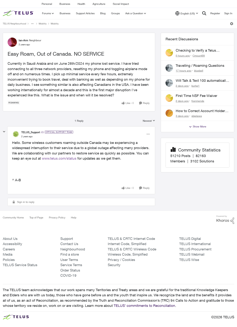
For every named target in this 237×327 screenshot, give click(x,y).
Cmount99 (199, 55)
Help (73, 217)
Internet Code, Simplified (127, 244)
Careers (9, 249)
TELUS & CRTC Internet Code (131, 239)
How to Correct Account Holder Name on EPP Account (200, 111)
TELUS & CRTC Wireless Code (132, 249)
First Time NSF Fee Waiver (196, 96)
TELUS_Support (30, 132)
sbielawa (196, 115)
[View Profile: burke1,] (169, 83)
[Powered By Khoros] (225, 219)
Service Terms (71, 265)
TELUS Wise (189, 260)
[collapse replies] (4, 131)
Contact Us (69, 244)
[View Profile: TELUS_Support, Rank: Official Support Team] (15, 134)
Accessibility (12, 244)
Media (7, 254)
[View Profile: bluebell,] (169, 68)
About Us (10, 239)
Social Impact (121, 3)
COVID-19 (68, 275)
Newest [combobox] (149, 121)
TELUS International (195, 244)
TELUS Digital (190, 239)
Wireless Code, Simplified (128, 254)
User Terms (69, 260)
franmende (197, 100)
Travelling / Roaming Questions (200, 65)
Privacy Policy (57, 217)
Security (114, 265)
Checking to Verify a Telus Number (196, 50)
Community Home (13, 217)
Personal (47, 3)
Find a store (69, 254)
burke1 (195, 85)
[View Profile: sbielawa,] (169, 113)
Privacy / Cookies (121, 260)
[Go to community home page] (19, 13)
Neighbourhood (72, 249)
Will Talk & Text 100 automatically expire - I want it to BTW (202, 80)
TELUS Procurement (195, 249)
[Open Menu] (231, 23)
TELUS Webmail (191, 254)
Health (81, 3)
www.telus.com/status (59, 158)
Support (66, 239)
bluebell (198, 70)
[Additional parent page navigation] (32, 23)
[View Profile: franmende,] (169, 98)
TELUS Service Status (20, 265)
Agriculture (99, 3)
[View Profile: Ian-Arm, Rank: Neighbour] (12, 42)
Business (64, 3)
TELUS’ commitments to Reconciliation (144, 306)
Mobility (43, 23)
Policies (9, 260)
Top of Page (36, 217)
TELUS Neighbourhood (14, 23)
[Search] (204, 13)
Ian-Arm (23, 40)
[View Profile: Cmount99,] (169, 52)
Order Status (70, 270)
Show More (199, 126)
